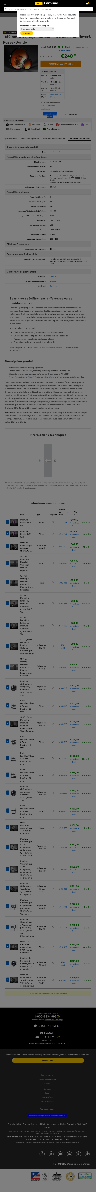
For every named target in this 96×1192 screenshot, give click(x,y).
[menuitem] (13, 3)
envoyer (26, 33)
